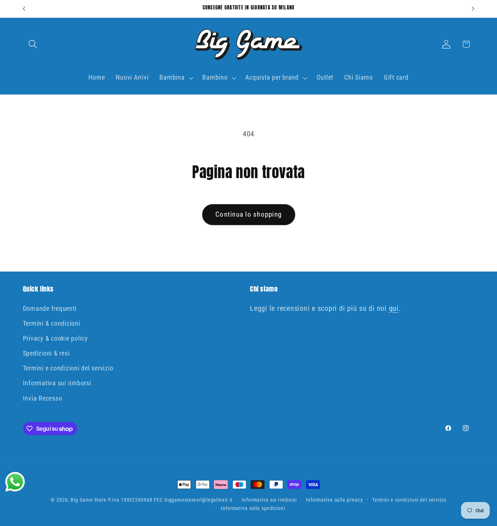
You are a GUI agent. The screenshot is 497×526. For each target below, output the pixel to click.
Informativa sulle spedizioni (253, 508)
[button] (33, 44)
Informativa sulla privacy (334, 500)
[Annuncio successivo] (473, 8)
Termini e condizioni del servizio (68, 368)
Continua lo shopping (248, 214)
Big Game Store (88, 500)
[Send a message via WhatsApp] (15, 481)
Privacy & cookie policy (55, 338)
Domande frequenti (50, 308)
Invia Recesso (42, 398)
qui (394, 308)
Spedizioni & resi (46, 353)
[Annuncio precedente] (24, 8)
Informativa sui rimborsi (57, 383)
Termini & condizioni (51, 323)
